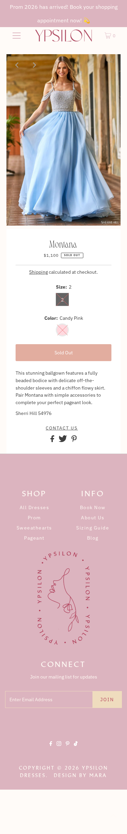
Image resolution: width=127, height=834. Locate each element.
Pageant (34, 538)
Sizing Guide (92, 528)
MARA (98, 775)
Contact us (62, 428)
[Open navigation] (16, 35)
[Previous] (17, 65)
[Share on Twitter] (63, 440)
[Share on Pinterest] (74, 440)
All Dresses (34, 507)
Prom (34, 518)
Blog (93, 538)
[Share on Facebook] (52, 440)
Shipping (38, 272)
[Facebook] (51, 749)
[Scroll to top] (113, 820)
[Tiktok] (75, 749)
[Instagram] (59, 749)
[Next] (33, 65)
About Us (92, 518)
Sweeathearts (34, 528)
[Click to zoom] (109, 65)
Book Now (93, 507)
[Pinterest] (67, 749)
